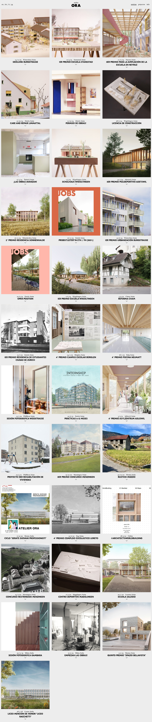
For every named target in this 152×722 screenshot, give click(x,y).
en (2, 4)
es (12, 4)
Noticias (134, 4)
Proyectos (141, 4)
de (6, 4)
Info (148, 4)
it (9, 4)
